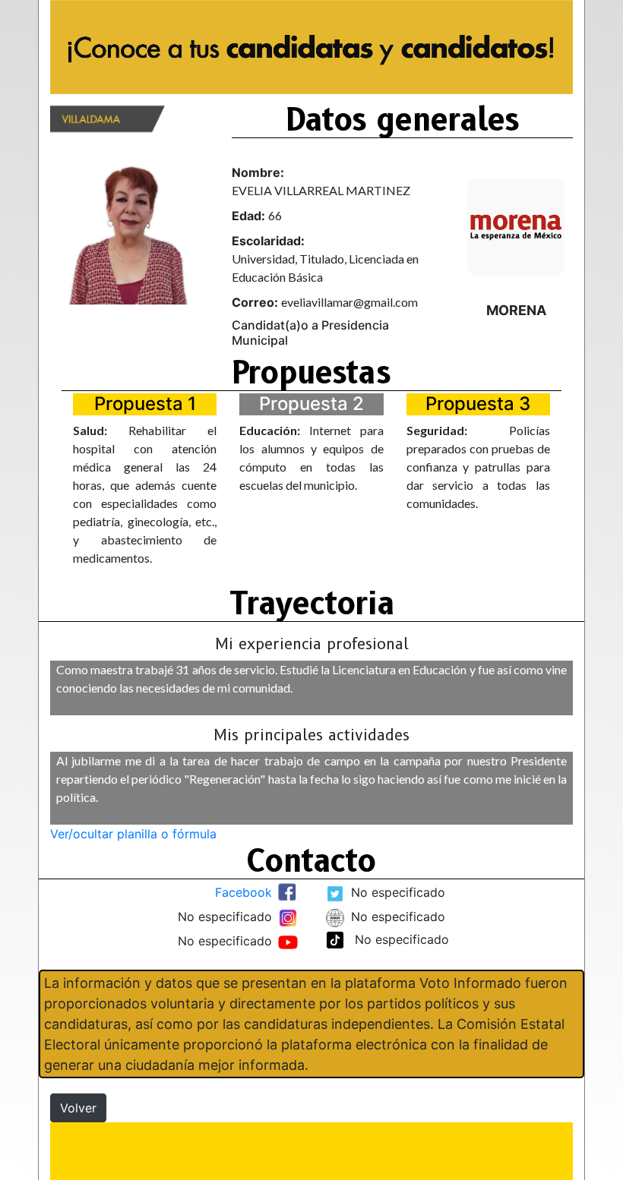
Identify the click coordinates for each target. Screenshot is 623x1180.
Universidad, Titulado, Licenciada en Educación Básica (325, 267)
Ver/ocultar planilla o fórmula (133, 833)
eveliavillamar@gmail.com (349, 302)
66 (275, 215)
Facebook (243, 892)
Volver (78, 1107)
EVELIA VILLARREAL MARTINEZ (321, 190)
